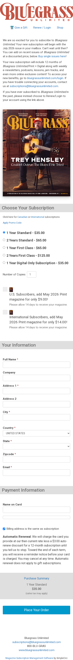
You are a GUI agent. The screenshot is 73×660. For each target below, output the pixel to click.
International (37, 217)
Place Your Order (36, 610)
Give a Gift (21, 27)
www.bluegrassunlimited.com (36, 650)
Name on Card (12, 504)
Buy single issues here (52, 56)
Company (9, 372)
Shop (60, 27)
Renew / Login (42, 27)
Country (9, 428)
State (7, 441)
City (6, 412)
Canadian (22, 217)
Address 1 (11, 385)
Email (7, 467)
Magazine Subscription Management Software (29, 658)
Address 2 (9, 398)
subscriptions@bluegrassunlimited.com (34, 86)
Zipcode (9, 454)
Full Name (10, 359)
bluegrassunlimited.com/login (45, 78)
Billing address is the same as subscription (33, 528)
